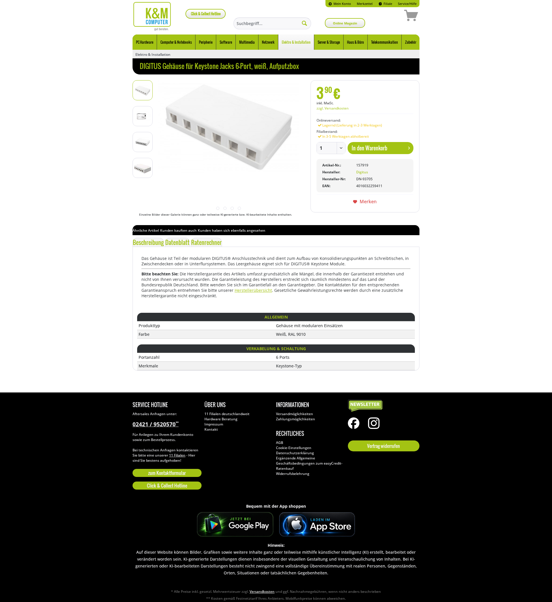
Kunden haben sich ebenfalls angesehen (231, 230)
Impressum (213, 424)
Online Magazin (345, 23)
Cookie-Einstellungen (293, 447)
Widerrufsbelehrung (292, 473)
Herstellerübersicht (253, 290)
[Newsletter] (382, 406)
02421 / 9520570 (156, 424)
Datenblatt (177, 242)
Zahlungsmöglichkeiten (295, 419)
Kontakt (211, 429)
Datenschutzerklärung (295, 452)
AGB (279, 442)
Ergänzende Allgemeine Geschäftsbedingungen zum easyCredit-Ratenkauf (309, 463)
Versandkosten (262, 591)
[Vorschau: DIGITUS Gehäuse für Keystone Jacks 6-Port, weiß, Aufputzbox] (143, 90)
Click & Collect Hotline (206, 13)
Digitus (362, 172)
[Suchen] (304, 23)
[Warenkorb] (390, 16)
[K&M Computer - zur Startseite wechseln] (152, 16)
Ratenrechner (206, 242)
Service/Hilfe (407, 3)
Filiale (387, 3)
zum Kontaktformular (167, 472)
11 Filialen (177, 455)
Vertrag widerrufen (383, 445)
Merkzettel (365, 3)
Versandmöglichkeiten (294, 413)
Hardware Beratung (220, 419)
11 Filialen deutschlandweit (227, 413)
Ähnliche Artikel (146, 230)
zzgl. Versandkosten (332, 108)
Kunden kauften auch (178, 230)
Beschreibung (148, 242)
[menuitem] (339, 3)
